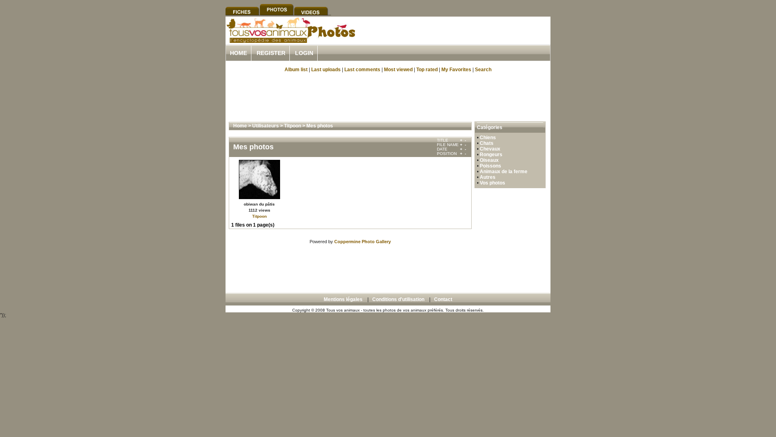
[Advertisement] (455, 40)
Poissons (490, 166)
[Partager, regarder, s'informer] (290, 42)
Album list (296, 69)
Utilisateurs (265, 126)
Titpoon (292, 126)
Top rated (427, 69)
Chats (486, 143)
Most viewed (398, 69)
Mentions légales (343, 299)
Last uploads (326, 69)
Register (271, 53)
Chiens (488, 137)
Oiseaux (489, 160)
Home (238, 53)
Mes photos (319, 126)
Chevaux (490, 149)
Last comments (362, 69)
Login (304, 53)
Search (483, 69)
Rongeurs (491, 154)
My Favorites (456, 69)
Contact (443, 299)
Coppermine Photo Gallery (362, 241)
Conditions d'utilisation (398, 299)
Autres (488, 177)
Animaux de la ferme (503, 171)
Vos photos (492, 183)
